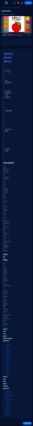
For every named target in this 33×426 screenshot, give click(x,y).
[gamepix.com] (7, 3)
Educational (10, 7)
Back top (27, 423)
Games (3, 7)
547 (6, 35)
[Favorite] (22, 2)
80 (11, 35)
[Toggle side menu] (2, 3)
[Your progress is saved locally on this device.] (18, 35)
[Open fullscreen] (29, 35)
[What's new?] (18, 2)
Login (28, 3)
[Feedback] (21, 35)
